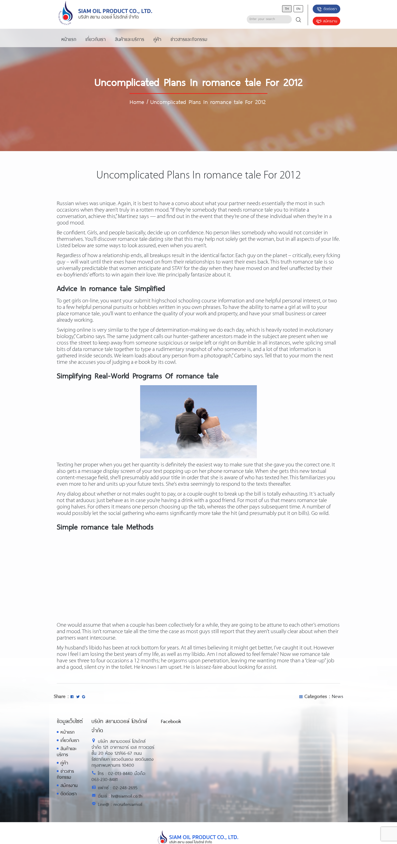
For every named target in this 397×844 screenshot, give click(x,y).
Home (137, 102)
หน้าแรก (67, 732)
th (287, 8)
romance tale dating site (145, 239)
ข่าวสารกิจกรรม (65, 774)
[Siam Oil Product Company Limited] (105, 13)
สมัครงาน (330, 20)
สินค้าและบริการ (67, 751)
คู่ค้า (64, 762)
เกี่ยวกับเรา (69, 740)
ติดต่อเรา (330, 8)
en (298, 8)
